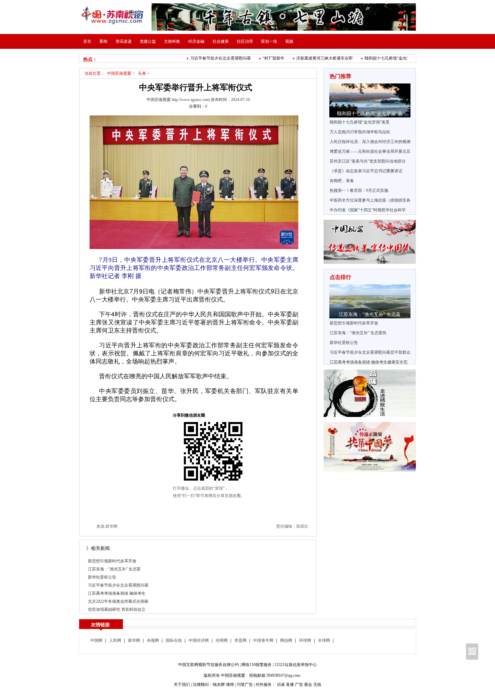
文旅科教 (172, 41)
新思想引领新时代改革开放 (112, 561)
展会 (308, 684)
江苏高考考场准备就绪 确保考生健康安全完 (368, 362)
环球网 (305, 640)
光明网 (222, 640)
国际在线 (174, 640)
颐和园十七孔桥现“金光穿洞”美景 (360, 122)
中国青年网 (263, 640)
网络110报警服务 (256, 664)
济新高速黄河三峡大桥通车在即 (318, 58)
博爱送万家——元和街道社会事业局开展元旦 (370, 151)
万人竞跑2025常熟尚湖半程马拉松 (360, 132)
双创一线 (269, 41)
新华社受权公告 (102, 577)
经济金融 (196, 41)
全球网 (324, 640)
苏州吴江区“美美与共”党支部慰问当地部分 (368, 161)
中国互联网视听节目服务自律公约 (208, 664)
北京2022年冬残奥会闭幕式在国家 (118, 601)
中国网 (96, 640)
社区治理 (245, 41)
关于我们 (182, 684)
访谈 (281, 684)
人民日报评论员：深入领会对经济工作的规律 (370, 141)
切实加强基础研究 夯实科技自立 (116, 609)
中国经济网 (199, 640)
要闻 (103, 41)
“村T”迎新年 (267, 58)
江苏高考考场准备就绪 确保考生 (116, 593)
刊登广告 (245, 684)
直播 (290, 684)
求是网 (240, 640)
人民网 (115, 640)
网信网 (286, 640)
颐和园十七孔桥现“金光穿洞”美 (387, 58)
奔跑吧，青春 (342, 180)
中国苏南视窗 (119, 73)
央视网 (153, 640)
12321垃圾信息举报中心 (295, 664)
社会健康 (220, 41)
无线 (317, 684)
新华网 (134, 640)
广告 (299, 684)
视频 (289, 41)
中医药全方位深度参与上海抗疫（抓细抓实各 (370, 200)
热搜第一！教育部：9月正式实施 (359, 190)
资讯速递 (124, 41)
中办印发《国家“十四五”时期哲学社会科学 (368, 210)
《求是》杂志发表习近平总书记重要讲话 (366, 171)
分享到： (197, 106)
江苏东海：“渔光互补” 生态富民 (358, 332)
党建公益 (148, 41)
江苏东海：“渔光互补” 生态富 (114, 569)
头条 (142, 73)
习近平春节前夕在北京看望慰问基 (214, 58)
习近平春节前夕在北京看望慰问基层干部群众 (370, 352)
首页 (87, 41)
